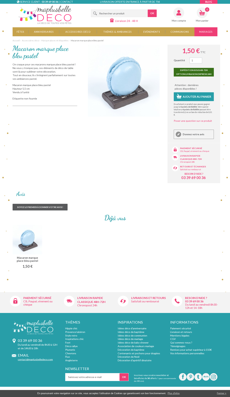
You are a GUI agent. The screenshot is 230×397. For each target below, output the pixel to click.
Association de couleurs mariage (136, 346)
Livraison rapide (190, 155)
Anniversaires (44, 31)
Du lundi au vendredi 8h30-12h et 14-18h (201, 306)
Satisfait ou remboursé (190, 169)
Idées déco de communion (132, 335)
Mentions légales (179, 335)
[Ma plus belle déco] (45, 15)
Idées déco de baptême (131, 331)
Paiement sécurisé (191, 148)
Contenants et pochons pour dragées (139, 353)
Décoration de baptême (131, 349)
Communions (180, 31)
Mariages (206, 31)
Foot (67, 342)
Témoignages (177, 346)
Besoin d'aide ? (194, 173)
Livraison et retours (181, 331)
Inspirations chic (74, 338)
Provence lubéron (75, 331)
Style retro (71, 335)
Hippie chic (71, 328)
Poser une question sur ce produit (193, 120)
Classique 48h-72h (191, 159)
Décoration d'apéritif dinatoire (134, 360)
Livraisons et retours (148, 298)
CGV (173, 338)
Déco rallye (71, 346)
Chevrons (70, 353)
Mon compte (179, 20)
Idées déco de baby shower (133, 342)
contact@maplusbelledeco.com (35, 359)
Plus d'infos (174, 393)
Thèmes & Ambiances (117, 31)
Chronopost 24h (187, 162)
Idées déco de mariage (130, 338)
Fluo (67, 356)
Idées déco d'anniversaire (132, 328)
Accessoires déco (78, 31)
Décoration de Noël (128, 356)
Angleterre (71, 360)
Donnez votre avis (193, 134)
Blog (208, 1)
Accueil (16, 40)
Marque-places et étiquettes (55, 40)
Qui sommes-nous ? (181, 342)
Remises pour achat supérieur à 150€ (191, 349)
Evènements (151, 31)
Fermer (220, 393)
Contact (66, 1)
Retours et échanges (193, 166)
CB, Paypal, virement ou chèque (194, 151)
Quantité (179, 60)
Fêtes (20, 31)
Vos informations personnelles (187, 353)
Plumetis (70, 349)
